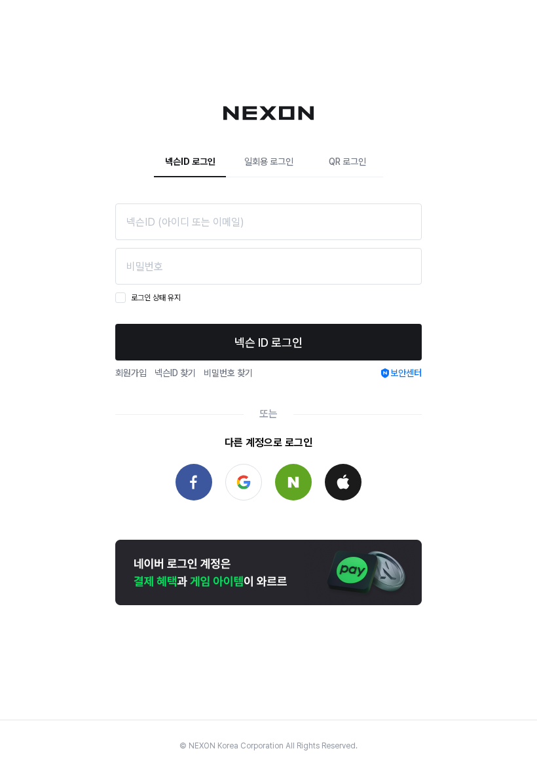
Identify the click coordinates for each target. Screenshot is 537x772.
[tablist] (268, 162)
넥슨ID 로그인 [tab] (190, 161)
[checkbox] (120, 297)
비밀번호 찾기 (228, 373)
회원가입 (131, 373)
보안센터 (406, 373)
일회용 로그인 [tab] (268, 161)
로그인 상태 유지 (156, 298)
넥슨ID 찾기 (175, 373)
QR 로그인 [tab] (347, 161)
